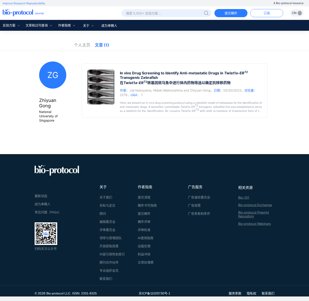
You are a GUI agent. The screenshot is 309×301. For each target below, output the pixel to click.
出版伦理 (144, 246)
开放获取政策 (109, 246)
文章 (102, 45)
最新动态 (41, 196)
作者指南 (65, 25)
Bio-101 (243, 197)
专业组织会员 (109, 270)
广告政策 (194, 205)
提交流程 (144, 197)
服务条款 (235, 293)
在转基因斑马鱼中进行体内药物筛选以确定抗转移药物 (175, 82)
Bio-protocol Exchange (255, 205)
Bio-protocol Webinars (254, 224)
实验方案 (9, 25)
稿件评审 (144, 221)
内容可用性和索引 (112, 254)
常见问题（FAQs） (48, 212)
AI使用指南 (145, 238)
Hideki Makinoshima (168, 90)
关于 (86, 25)
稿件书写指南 (147, 205)
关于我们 (106, 197)
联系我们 (106, 278)
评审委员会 (107, 230)
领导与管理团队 (111, 238)
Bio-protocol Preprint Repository (253, 214)
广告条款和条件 (199, 213)
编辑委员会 (107, 221)
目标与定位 (107, 205)
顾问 (103, 213)
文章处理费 (146, 262)
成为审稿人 (109, 25)
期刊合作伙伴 (109, 262)
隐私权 (251, 293)
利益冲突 (144, 254)
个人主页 (82, 45)
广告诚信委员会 (199, 197)
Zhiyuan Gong (200, 90)
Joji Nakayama (140, 90)
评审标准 (144, 230)
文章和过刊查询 (37, 25)
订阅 (267, 13)
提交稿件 (231, 13)
